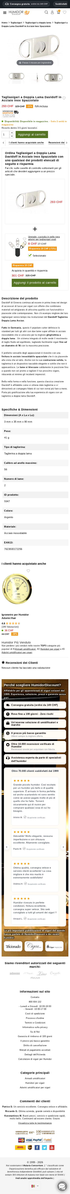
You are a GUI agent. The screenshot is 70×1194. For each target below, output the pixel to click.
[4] (10, 623)
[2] (7, 623)
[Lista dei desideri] (65, 13)
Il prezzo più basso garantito (28, 733)
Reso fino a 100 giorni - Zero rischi (32, 714)
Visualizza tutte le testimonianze (35, 1123)
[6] (13, 623)
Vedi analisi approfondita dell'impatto (34, 1178)
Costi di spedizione (35, 1013)
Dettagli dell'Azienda (35, 1054)
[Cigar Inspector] (54, 946)
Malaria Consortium (33, 1165)
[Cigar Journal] (34, 946)
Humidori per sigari (50, 649)
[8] (16, 623)
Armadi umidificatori (25, 649)
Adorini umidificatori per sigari (17, 652)
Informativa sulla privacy (35, 1027)
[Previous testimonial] (7, 847)
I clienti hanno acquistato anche (26, 142)
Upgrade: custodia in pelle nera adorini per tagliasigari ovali (44, 238)
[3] (8, 623)
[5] (11, 623)
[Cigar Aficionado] (13, 946)
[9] (17, 623)
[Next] (66, 142)
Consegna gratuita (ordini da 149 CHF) (34, 705)
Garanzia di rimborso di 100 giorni (35, 1036)
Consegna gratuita (29, 4)
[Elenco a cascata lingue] (35, 1186)
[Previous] (3, 142)
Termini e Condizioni (35, 1022)
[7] (14, 623)
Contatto (35, 997)
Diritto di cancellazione (35, 1045)
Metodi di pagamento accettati (35, 1050)
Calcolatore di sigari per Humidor (35, 1059)
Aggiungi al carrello (32, 134)
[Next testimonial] (63, 847)
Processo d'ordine (35, 1018)
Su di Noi (35, 1032)
